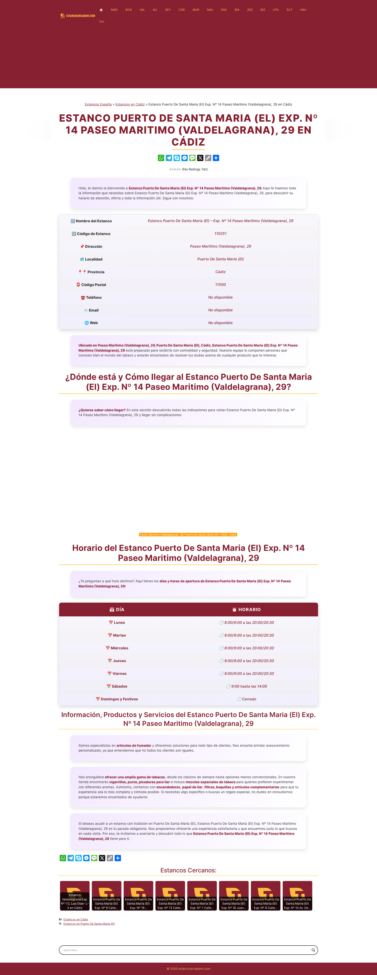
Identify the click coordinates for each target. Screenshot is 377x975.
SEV (168, 10)
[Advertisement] (188, 60)
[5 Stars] (180, 169)
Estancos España (98, 104)
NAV (303, 10)
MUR (196, 10)
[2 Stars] (173, 169)
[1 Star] (170, 169)
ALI (155, 10)
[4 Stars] (177, 169)
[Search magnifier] (313, 950)
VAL (142, 10)
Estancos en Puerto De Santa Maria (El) (89, 923)
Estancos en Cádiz (130, 104)
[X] (200, 158)
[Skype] (177, 158)
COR (181, 10)
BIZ (263, 10)
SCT (289, 10)
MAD (114, 10)
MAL (210, 10)
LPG (276, 10)
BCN (128, 10)
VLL (101, 21)
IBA (237, 10)
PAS (224, 10)
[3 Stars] (175, 169)
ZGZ (250, 10)
